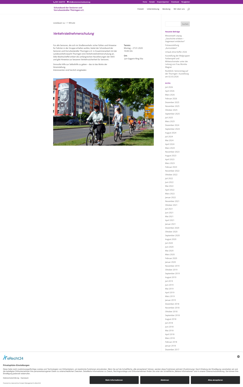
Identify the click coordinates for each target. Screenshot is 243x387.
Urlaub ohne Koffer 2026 (176, 52)
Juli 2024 (169, 136)
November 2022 (172, 170)
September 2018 (172, 315)
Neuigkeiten (185, 2)
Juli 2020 (169, 243)
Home (145, 2)
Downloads (175, 2)
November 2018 (172, 307)
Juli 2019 (169, 281)
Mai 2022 (169, 186)
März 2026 (170, 94)
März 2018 (170, 338)
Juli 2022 (169, 178)
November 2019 (172, 266)
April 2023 (169, 159)
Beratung (166, 9)
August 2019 (170, 277)
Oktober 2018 (171, 311)
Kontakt (152, 2)
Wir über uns (179, 9)
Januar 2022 (170, 197)
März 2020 (170, 254)
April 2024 (169, 144)
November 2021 (172, 201)
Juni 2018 (169, 326)
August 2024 (170, 132)
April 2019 (169, 292)
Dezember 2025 (172, 102)
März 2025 (170, 121)
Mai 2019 (169, 288)
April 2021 (169, 220)
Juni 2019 (169, 285)
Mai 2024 (169, 140)
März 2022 (170, 193)
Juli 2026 (169, 87)
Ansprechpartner (163, 2)
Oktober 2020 (171, 231)
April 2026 (169, 91)
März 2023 (170, 163)
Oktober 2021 (171, 205)
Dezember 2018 (172, 304)
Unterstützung (153, 9)
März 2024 (170, 148)
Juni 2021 (169, 212)
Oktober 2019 (171, 269)
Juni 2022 (169, 182)
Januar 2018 (170, 345)
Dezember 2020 (172, 228)
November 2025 (172, 106)
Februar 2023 (171, 167)
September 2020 (172, 235)
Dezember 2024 (172, 125)
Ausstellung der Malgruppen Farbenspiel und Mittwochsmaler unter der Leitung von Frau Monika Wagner (177, 61)
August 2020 (170, 239)
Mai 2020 (169, 250)
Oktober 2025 (171, 110)
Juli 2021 (169, 209)
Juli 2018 (169, 323)
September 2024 (172, 129)
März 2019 (170, 296)
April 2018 (169, 334)
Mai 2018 (169, 330)
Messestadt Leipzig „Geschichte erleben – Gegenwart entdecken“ (175, 38)
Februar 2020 (171, 258)
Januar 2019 (170, 300)
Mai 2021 (169, 216)
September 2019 (172, 273)
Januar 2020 (170, 262)
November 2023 (172, 151)
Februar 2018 (171, 342)
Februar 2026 (171, 98)
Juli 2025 (169, 117)
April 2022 (169, 189)
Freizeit (140, 9)
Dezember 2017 (172, 349)
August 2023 (170, 155)
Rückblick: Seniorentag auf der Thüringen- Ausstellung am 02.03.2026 (177, 74)
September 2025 (172, 113)
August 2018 (170, 319)
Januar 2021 (170, 224)
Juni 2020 (169, 247)
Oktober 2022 (171, 174)
